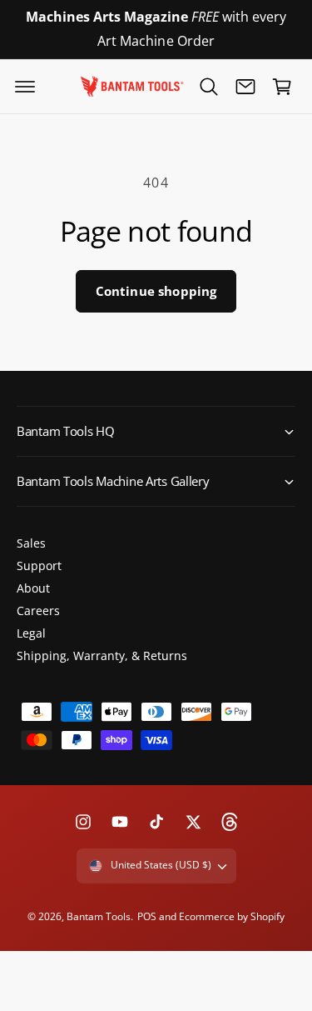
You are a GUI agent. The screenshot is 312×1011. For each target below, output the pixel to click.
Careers (38, 610)
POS (146, 916)
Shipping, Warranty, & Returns (102, 655)
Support (39, 565)
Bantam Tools (99, 916)
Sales (31, 543)
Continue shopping (156, 291)
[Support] (245, 86)
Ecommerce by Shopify (232, 916)
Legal (31, 633)
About (33, 588)
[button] (25, 86)
